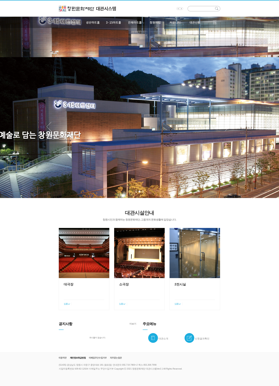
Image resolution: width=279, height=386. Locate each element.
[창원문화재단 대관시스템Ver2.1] (88, 8)
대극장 (68, 284)
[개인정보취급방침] (78, 358)
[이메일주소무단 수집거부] (98, 358)
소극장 (124, 284)
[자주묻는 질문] (116, 358)
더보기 (132, 323)
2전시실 (180, 284)
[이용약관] (63, 358)
